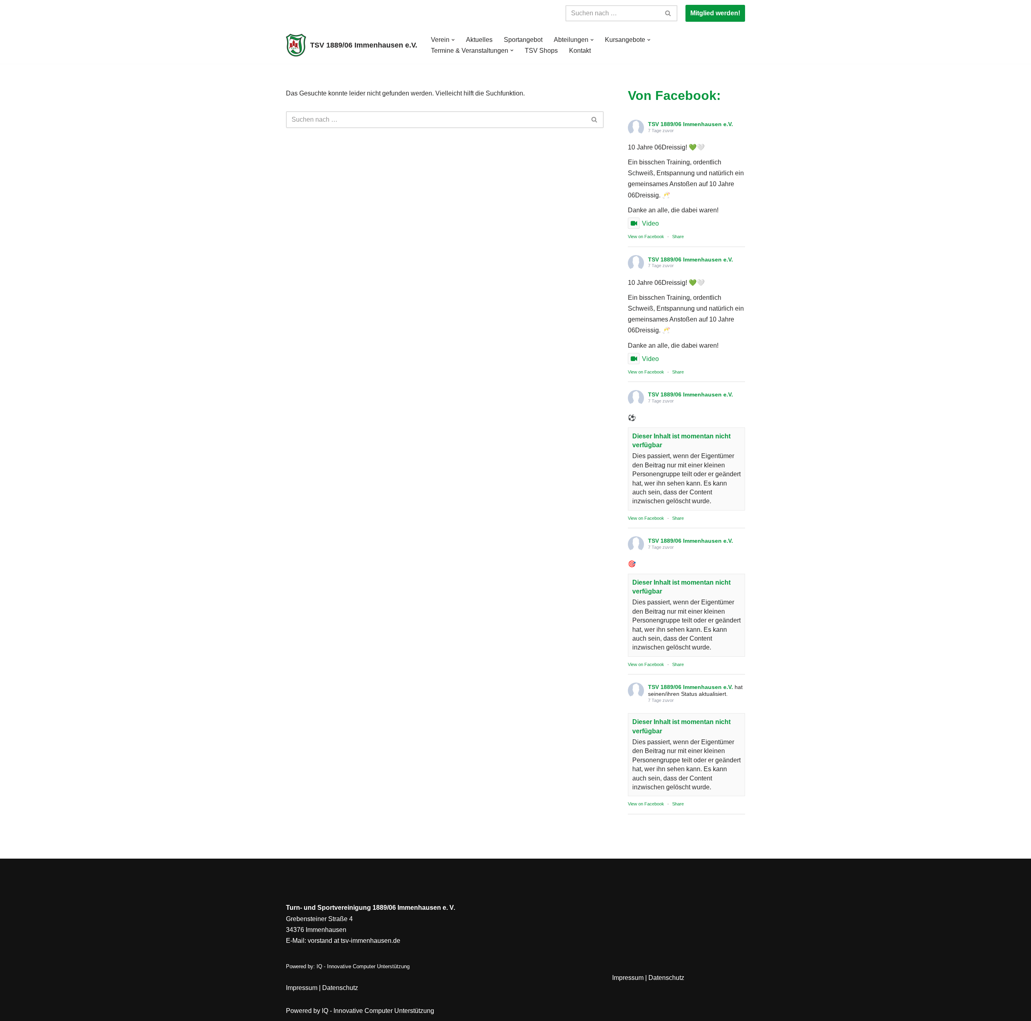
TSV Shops (541, 50)
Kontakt (580, 50)
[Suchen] (668, 13)
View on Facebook (646, 236)
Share (678, 236)
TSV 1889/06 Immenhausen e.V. (690, 124)
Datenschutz (340, 987)
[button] (453, 40)
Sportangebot (523, 39)
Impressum (301, 987)
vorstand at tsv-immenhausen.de (354, 940)
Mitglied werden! (715, 13)
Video (650, 223)
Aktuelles (479, 39)
